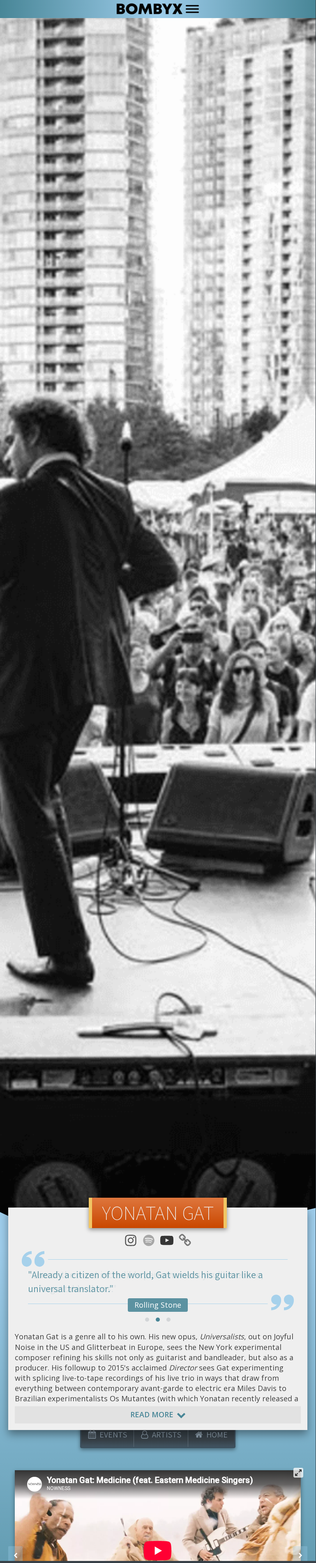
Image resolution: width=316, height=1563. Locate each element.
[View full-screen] (298, 1473)
